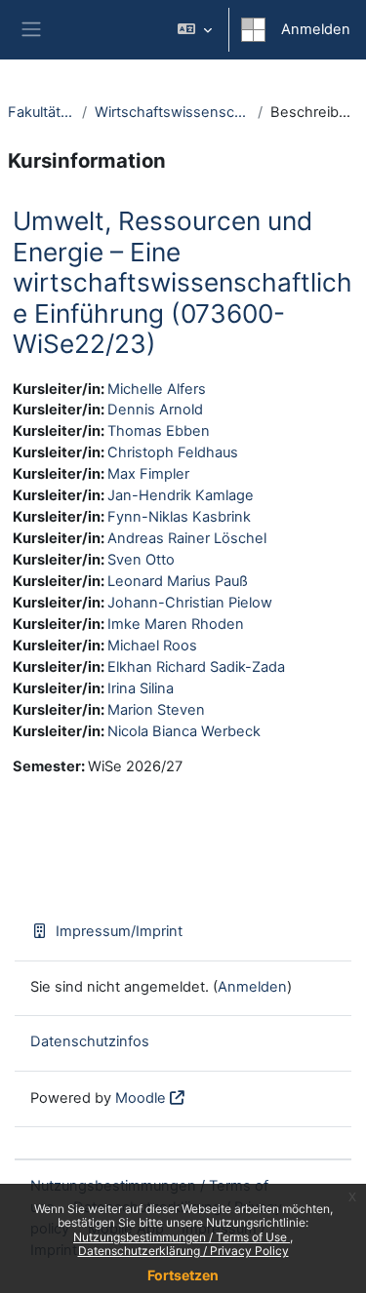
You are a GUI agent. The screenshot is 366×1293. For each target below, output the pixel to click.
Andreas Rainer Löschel (186, 538)
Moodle (140, 1098)
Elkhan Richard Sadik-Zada (196, 667)
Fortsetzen (183, 1275)
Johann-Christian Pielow (189, 602)
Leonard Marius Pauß (177, 581)
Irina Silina (140, 688)
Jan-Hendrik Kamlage (180, 495)
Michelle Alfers (156, 389)
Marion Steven (156, 710)
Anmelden (315, 29)
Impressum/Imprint (119, 931)
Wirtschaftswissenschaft (172, 112)
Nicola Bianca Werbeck (184, 731)
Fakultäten (41, 112)
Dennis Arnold (155, 409)
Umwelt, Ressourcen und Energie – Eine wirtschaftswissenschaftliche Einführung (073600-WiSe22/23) (182, 282)
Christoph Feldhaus (172, 452)
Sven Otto (141, 559)
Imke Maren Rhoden (175, 624)
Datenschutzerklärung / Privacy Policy (183, 1250)
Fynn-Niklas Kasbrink (179, 517)
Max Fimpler (148, 474)
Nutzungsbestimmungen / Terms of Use (181, 1237)
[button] (194, 29)
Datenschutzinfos (89, 1041)
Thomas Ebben (158, 431)
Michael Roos (152, 645)
